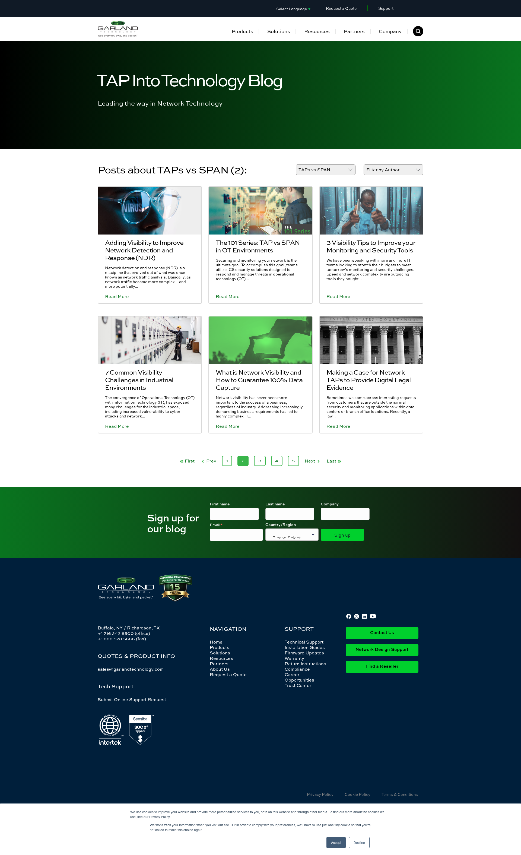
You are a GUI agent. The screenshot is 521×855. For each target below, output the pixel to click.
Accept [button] (336, 842)
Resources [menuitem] (317, 31)
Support (385, 8)
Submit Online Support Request (132, 699)
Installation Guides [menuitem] (305, 647)
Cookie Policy (357, 794)
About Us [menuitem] (220, 669)
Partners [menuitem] (354, 31)
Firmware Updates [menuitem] (304, 653)
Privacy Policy (320, 794)
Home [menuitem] (216, 642)
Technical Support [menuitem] (304, 642)
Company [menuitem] (390, 31)
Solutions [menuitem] (278, 31)
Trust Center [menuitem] (298, 685)
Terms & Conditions (400, 794)
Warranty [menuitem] (294, 658)
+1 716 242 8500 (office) (124, 633)
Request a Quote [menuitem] (228, 674)
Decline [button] (359, 842)
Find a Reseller (382, 666)
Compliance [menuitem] (297, 669)
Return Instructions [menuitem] (305, 664)
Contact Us (382, 633)
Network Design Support (381, 650)
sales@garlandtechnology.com (131, 669)
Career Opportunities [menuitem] (299, 677)
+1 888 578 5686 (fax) (122, 639)
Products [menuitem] (242, 31)
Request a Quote (341, 8)
